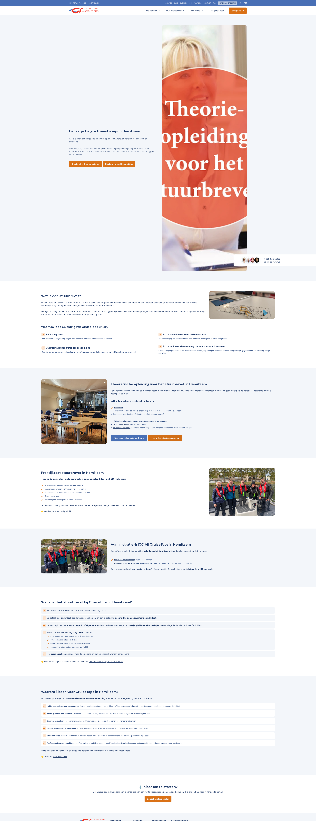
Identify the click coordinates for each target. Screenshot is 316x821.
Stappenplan (238, 10)
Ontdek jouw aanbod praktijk (57, 511)
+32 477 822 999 (93, 3)
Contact (207, 3)
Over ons (183, 3)
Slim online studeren (121, 424)
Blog (176, 3)
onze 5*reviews (60, 756)
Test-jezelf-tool (216, 10)
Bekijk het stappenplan (158, 799)
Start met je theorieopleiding (85, 164)
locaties (168, 3)
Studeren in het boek (121, 428)
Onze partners (195, 3)
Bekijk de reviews (272, 262)
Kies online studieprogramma (165, 438)
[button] (152, 10)
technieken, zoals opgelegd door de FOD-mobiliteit (98, 478)
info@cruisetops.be (77, 3)
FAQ (214, 3)
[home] (87, 10)
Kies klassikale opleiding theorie (129, 438)
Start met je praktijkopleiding (119, 164)
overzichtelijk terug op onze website (106, 661)
